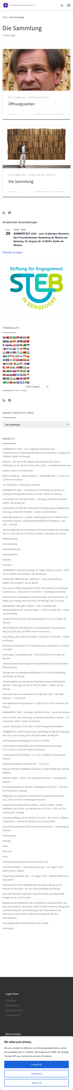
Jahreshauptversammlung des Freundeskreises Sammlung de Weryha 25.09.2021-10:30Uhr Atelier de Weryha (34, 629)
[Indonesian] (10, 356)
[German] (24, 348)
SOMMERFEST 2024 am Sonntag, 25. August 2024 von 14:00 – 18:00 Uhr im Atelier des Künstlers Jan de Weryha (36, 572)
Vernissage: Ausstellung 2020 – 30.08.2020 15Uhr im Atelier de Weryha (34, 656)
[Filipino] (4, 348)
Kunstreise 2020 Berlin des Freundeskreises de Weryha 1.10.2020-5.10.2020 (36, 647)
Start (5, 17)
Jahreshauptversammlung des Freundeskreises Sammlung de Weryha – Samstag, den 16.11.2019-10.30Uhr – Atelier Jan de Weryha (34, 685)
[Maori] (27, 363)
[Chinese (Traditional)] (27, 341)
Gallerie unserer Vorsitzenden (18, 470)
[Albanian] (7, 337)
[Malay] (21, 363)
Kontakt (7, 559)
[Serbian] (17, 371)
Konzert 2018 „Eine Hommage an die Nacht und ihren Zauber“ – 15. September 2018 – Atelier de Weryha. (36, 719)
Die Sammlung (20, 181)
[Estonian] (27, 345)
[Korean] (10, 360)
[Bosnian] (7, 341)
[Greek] (27, 348)
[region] (36, 1063)
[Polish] (27, 367)
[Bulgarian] (10, 341)
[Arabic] (14, 337)
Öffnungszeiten (21, 103)
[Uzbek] (7, 382)
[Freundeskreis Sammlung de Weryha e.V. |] (22, 4)
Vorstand (7, 564)
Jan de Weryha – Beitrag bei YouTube (21, 484)
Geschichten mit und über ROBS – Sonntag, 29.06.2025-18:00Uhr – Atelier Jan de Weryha (35, 501)
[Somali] (21, 374)
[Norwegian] (17, 367)
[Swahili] (4, 378)
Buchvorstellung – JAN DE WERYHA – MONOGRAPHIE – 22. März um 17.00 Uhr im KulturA (36, 477)
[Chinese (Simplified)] (24, 341)
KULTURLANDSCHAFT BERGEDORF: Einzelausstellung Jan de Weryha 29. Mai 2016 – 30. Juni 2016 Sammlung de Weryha (32, 886)
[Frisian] (14, 348)
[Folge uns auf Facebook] (9, 213)
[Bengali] (4, 341)
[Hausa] (10, 352)
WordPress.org (12, 1015)
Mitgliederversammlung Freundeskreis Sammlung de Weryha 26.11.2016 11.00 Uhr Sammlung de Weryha (33, 797)
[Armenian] (17, 337)
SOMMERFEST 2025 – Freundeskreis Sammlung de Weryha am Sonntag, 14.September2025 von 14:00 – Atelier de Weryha (34, 491)
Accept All (36, 1064)
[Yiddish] (21, 382)
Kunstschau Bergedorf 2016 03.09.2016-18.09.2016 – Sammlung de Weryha (36, 828)
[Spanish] (24, 374)
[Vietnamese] (10, 382)
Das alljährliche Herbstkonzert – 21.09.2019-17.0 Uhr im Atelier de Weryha (35, 705)
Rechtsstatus (9, 835)
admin (14, 114)
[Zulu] (27, 382)
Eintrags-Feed (12, 1005)
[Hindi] (21, 352)
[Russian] (14, 371)
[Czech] (10, 345)
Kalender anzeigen (13, 252)
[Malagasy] (14, 363)
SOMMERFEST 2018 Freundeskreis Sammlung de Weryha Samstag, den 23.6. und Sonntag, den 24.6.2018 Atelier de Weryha (36, 733)
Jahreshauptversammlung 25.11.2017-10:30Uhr (26, 740)
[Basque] (24, 337)
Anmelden (10, 1000)
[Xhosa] (17, 382)
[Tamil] (14, 378)
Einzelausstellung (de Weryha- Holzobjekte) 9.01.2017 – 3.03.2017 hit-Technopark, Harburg (35, 788)
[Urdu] (4, 382)
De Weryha (8, 928)
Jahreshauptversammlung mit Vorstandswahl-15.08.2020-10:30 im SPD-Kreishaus (35, 665)
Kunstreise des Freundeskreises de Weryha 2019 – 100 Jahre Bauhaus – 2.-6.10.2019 (34, 696)
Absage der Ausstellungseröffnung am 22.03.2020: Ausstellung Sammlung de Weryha (34, 674)
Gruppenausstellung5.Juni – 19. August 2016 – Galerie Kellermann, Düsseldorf (36, 877)
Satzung (7, 840)
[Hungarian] (27, 352)
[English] (21, 345)
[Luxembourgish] (7, 363)
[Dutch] (17, 345)
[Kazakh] (4, 360)
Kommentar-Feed (14, 1010)
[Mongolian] (7, 367)
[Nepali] (14, 367)
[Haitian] (7, 352)
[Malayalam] (17, 363)
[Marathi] (4, 367)
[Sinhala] (4, 374)
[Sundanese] (27, 374)
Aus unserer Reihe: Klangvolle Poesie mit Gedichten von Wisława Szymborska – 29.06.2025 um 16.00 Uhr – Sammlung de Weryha (35, 589)
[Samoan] (14, 374)
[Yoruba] (24, 382)
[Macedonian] (10, 363)
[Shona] (21, 371)
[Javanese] (24, 356)
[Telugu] (17, 378)
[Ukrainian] (27, 378)
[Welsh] (14, 382)
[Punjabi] (7, 371)
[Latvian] (27, 360)
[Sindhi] (27, 371)
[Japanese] (21, 356)
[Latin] (24, 360)
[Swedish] (7, 378)
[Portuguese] (4, 371)
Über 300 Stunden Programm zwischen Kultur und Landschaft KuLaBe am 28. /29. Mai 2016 (33, 895)
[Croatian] (7, 345)
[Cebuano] (17, 341)
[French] (10, 348)
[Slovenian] (10, 374)
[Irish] (14, 356)
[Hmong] (24, 352)
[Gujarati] (4, 352)
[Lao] (21, 360)
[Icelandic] (4, 356)
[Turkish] (24, 378)
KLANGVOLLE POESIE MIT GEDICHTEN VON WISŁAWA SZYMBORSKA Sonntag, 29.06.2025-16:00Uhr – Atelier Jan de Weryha (36, 510)
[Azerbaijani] (21, 337)
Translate (23, 390)
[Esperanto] (24, 345)
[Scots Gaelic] (17, 374)
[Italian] (17, 356)
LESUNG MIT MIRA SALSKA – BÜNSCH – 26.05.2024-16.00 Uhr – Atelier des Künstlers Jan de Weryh (33, 581)
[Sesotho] (24, 371)
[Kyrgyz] (17, 360)
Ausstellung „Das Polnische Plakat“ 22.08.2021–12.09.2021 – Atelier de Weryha (36, 638)
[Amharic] (10, 337)
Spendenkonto (10, 554)
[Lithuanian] (4, 363)
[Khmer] (7, 360)
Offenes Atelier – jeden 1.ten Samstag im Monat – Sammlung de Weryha (35, 779)
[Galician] (17, 348)
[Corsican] (4, 345)
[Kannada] (27, 356)
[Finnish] (7, 348)
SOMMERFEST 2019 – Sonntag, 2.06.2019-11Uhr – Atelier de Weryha (36, 712)
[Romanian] (10, 371)
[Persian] (24, 367)
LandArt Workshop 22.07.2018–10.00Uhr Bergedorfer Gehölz (33, 726)
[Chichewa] (21, 341)
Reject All (36, 1082)
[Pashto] (21, 367)
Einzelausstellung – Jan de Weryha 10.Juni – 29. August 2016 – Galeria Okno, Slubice (34, 868)
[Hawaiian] (14, 352)
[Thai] (21, 378)
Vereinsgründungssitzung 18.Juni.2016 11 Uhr (25, 861)
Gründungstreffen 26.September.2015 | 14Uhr (25, 923)
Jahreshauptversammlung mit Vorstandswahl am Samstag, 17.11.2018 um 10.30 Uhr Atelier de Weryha (32, 747)
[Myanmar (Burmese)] (10, 367)
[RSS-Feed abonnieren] (4, 213)
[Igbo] (7, 356)
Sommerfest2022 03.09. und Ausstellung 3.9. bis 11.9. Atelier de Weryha (34, 620)
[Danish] (14, 345)
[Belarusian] (27, 337)
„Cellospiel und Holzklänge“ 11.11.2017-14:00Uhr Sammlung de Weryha (34, 756)
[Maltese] (24, 363)
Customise (36, 1073)
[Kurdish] (14, 360)
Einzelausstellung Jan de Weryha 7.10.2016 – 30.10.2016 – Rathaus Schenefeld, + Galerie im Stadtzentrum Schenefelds (36, 819)
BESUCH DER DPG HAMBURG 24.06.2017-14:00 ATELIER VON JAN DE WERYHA (36, 770)
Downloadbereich (12, 549)
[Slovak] (7, 374)
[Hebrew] (17, 352)
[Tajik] (10, 378)
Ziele (5, 846)
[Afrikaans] (4, 337)
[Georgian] (21, 348)
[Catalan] (14, 341)
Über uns (7, 851)
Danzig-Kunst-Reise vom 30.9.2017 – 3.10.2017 (26, 763)
